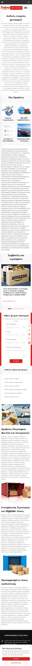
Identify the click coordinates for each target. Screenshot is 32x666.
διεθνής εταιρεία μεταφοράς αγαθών (13, 382)
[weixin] (29, 343)
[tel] (29, 330)
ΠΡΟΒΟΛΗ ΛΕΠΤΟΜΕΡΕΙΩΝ (8, 109)
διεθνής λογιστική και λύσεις (11, 397)
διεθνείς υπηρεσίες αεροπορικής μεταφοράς (15, 389)
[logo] (5, 8)
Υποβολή (16, 361)
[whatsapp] (29, 334)
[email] (29, 338)
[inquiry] (29, 326)
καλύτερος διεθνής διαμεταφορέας (13, 393)
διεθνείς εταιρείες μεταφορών (11, 378)
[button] (9, 308)
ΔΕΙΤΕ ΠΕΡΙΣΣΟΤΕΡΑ (9, 301)
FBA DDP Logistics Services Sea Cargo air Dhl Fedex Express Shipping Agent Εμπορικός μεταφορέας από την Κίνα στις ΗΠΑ (24, 119)
